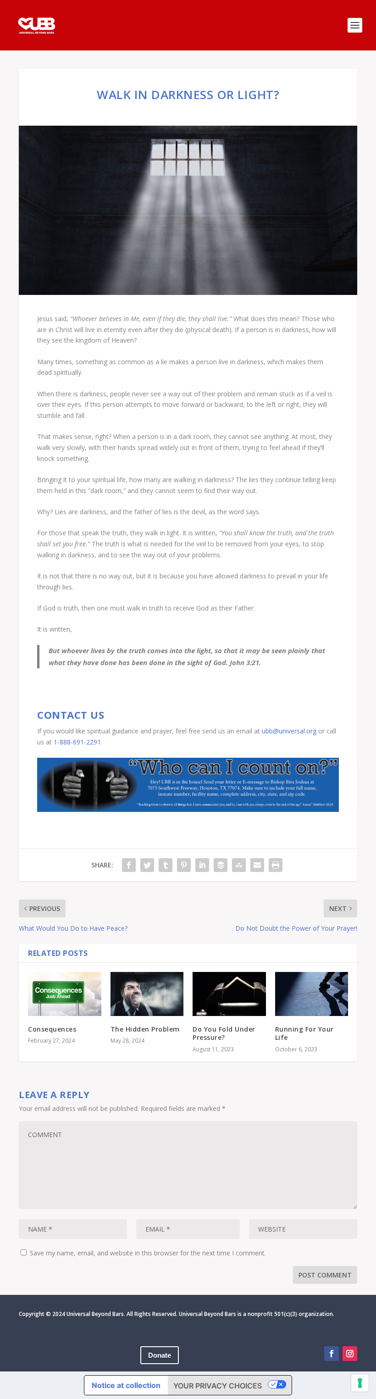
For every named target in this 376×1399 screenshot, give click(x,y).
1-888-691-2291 (77, 742)
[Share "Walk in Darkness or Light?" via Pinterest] (184, 865)
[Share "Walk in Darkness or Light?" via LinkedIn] (202, 865)
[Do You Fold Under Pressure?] (229, 994)
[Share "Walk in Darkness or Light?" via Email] (257, 865)
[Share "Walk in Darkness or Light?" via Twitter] (147, 865)
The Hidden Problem (145, 1029)
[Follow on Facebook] (331, 1353)
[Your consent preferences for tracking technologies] (360, 1383)
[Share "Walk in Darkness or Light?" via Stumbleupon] (239, 865)
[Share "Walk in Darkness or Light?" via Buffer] (220, 865)
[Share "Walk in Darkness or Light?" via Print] (275, 865)
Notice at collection (126, 1385)
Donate (159, 1355)
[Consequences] (64, 994)
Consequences (52, 1029)
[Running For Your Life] (311, 994)
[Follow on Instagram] (350, 1353)
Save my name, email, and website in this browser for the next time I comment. (148, 1253)
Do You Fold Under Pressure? (224, 1033)
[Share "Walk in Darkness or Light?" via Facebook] (129, 865)
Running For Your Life (304, 1033)
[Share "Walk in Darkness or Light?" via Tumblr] (165, 865)
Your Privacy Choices (217, 1385)
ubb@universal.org (289, 731)
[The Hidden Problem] (147, 994)
